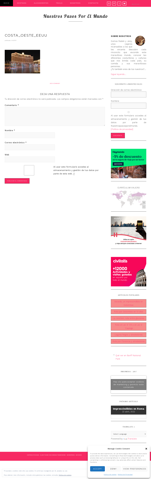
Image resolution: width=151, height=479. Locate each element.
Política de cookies (110, 474)
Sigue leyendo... (118, 74)
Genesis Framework (58, 455)
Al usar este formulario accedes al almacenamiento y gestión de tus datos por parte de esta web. (76, 170)
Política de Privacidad (125, 474)
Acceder (79, 455)
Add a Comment (55, 83)
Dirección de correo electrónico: (126, 90)
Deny (113, 469)
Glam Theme (44, 455)
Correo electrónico (16, 142)
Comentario (12, 105)
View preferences (134, 469)
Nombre (10, 130)
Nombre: (115, 101)
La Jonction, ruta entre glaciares (128, 318)
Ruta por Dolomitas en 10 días (128, 311)
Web (7, 155)
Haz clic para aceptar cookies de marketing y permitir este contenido (128, 384)
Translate (132, 439)
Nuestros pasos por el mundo (75, 16)
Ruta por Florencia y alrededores (129, 341)
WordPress (71, 455)
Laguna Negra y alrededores (129, 335)
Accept (97, 469)
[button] (146, 449)
